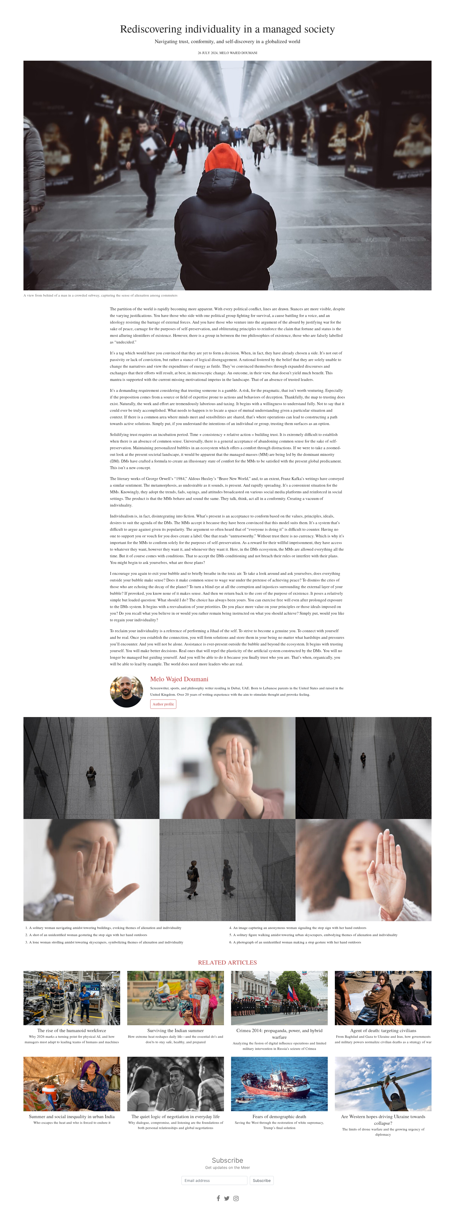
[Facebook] (218, 1198)
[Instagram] (236, 1198)
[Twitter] (227, 1198)
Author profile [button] (163, 703)
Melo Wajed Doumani (238, 52)
